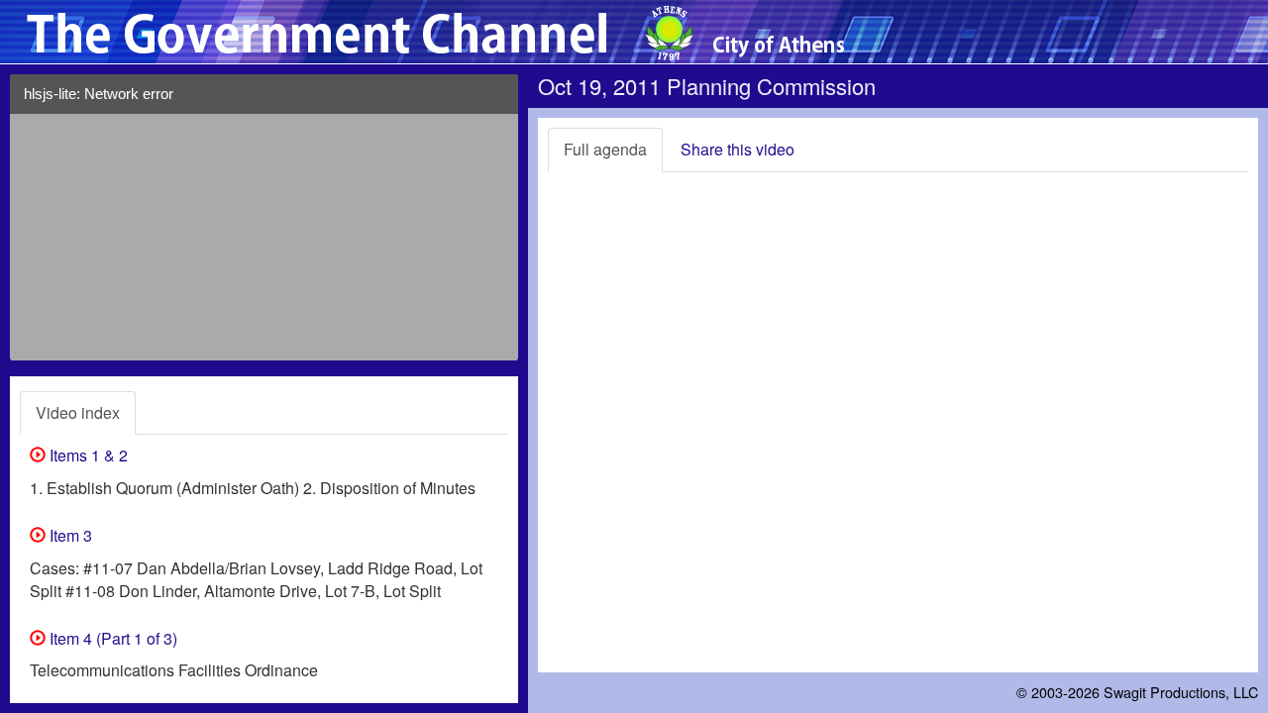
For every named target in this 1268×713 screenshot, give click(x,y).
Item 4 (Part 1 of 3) (111, 638)
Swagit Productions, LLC (1181, 691)
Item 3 (69, 535)
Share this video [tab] (737, 149)
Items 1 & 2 (87, 455)
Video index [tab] (78, 412)
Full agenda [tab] (605, 149)
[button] (496, 101)
